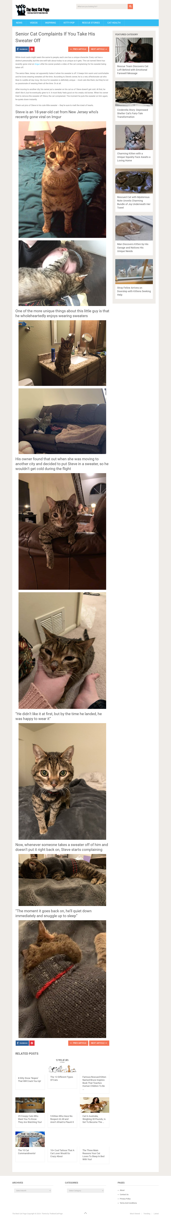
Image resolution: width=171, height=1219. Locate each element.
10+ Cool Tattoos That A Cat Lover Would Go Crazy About (62, 1153)
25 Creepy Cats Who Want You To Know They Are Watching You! (30, 1119)
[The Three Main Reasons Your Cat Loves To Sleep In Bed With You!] (94, 1139)
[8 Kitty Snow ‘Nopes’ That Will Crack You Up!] (30, 1066)
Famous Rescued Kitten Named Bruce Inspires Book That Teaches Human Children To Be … (94, 1083)
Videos (34, 22)
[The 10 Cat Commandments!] (30, 1139)
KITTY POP (69, 22)
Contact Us (124, 1195)
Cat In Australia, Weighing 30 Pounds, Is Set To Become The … (94, 1119)
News (19, 22)
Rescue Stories (91, 22)
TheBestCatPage (56, 1214)
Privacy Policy (125, 1199)
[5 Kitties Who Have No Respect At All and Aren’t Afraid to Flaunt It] (62, 1105)
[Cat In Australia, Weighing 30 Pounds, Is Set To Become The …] (94, 1105)
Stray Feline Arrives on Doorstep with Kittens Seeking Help (134, 291)
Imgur (37, 64)
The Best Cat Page (19, 1214)
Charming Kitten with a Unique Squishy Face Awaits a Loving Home (133, 157)
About (122, 1190)
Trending (146, 1214)
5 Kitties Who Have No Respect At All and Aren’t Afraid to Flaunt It (62, 1119)
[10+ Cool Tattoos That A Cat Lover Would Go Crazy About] (62, 1139)
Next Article (98, 49)
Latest (156, 1214)
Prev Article (79, 49)
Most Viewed (135, 1214)
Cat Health (114, 22)
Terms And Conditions (128, 1203)
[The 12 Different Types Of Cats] (62, 1066)
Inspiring (50, 22)
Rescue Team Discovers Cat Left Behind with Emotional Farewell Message (132, 70)
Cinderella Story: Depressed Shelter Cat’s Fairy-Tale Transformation (132, 113)
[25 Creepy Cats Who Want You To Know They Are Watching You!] (30, 1105)
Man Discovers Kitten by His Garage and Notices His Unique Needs (132, 248)
